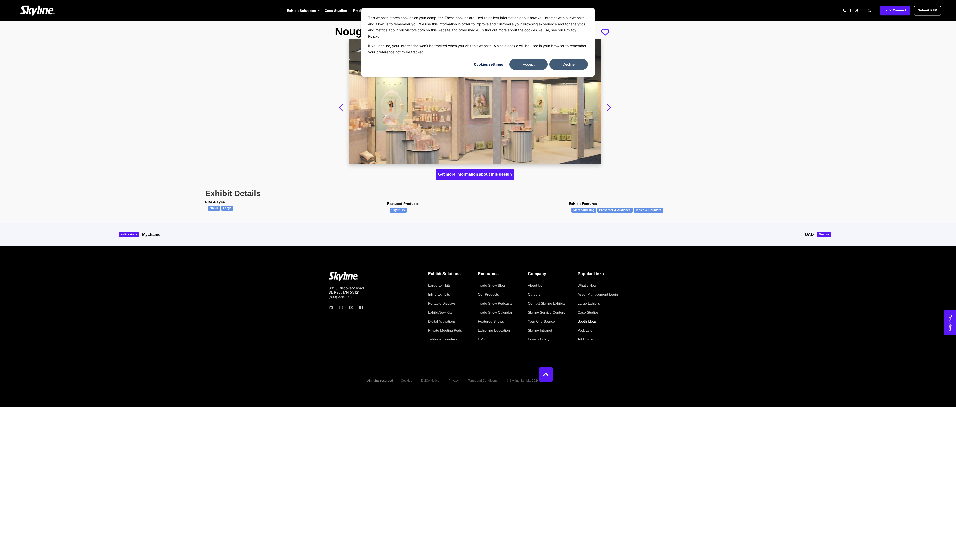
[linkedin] (332, 307)
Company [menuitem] (537, 274)
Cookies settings (488, 64)
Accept (529, 64)
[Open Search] (870, 10)
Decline (569, 64)
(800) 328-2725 (341, 297)
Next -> (824, 234)
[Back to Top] (546, 374)
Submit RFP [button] (927, 10)
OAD (809, 234)
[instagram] (341, 307)
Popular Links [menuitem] (591, 274)
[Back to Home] (37, 10)
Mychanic (151, 234)
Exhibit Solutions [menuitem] (301, 11)
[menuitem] (319, 10)
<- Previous (129, 234)
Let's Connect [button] (895, 10)
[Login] (857, 10)
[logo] (343, 276)
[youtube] (351, 307)
